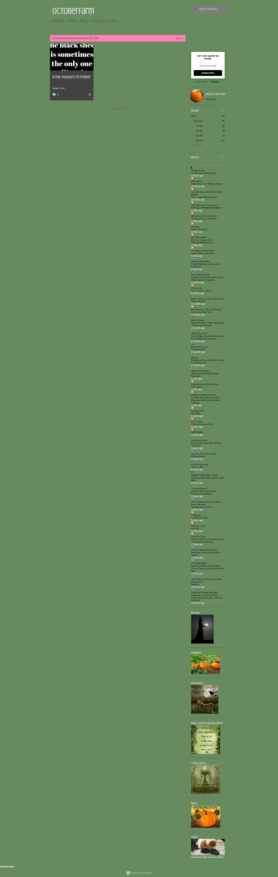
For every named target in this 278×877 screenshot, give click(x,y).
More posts (119, 109)
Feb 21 (199, 131)
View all (179, 39)
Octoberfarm (73, 11)
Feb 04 (199, 140)
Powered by (201, 82)
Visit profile (211, 99)
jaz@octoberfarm (215, 94)
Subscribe (208, 73)
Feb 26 (199, 126)
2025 (193, 116)
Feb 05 (199, 136)
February (197, 121)
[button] (89, 95)
